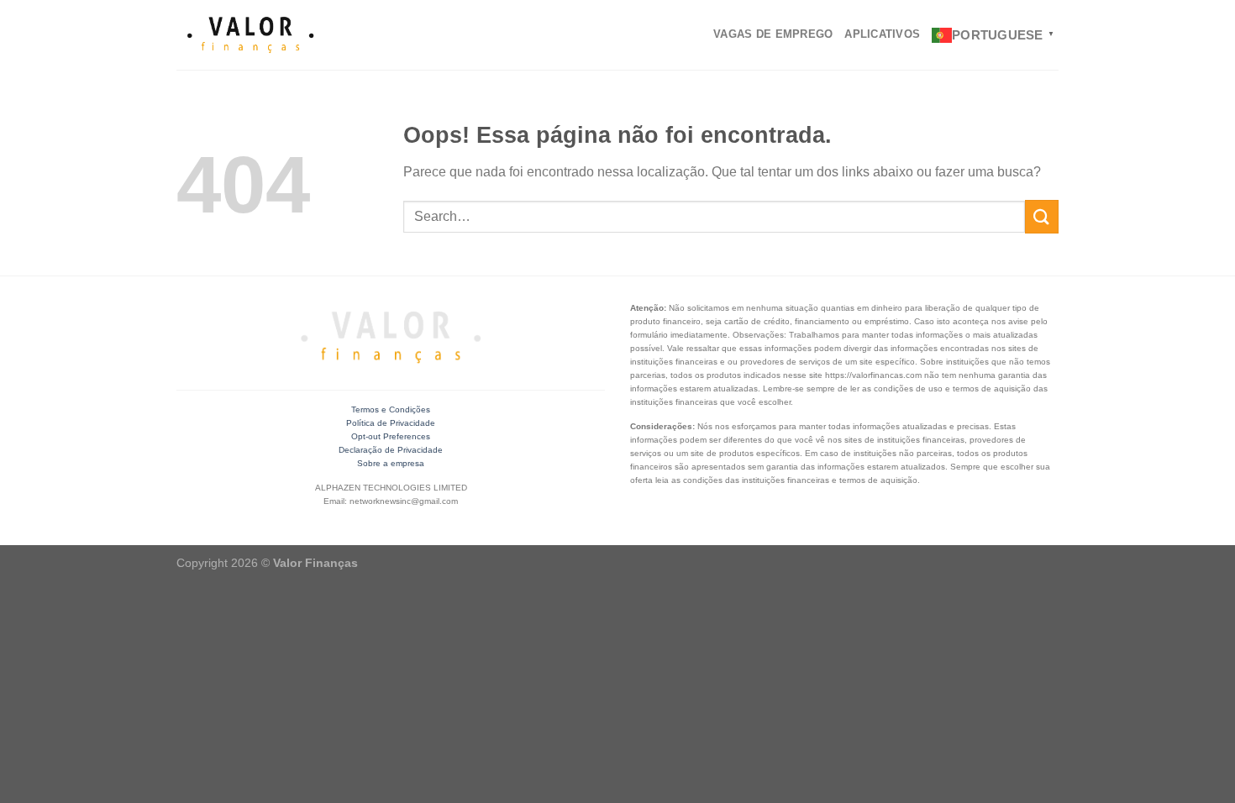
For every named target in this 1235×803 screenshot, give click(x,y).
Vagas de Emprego (773, 34)
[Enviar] (1042, 216)
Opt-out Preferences (390, 436)
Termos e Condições (390, 409)
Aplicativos (882, 34)
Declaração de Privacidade (391, 449)
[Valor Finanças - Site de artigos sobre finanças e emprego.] (250, 35)
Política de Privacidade (390, 423)
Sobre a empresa (390, 463)
